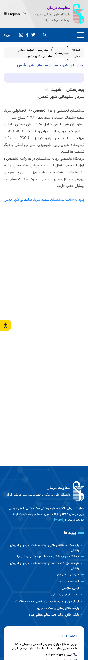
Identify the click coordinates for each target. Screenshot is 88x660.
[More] (58, 519)
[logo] (44, 491)
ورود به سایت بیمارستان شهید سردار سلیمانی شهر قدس (44, 200)
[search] (45, 35)
